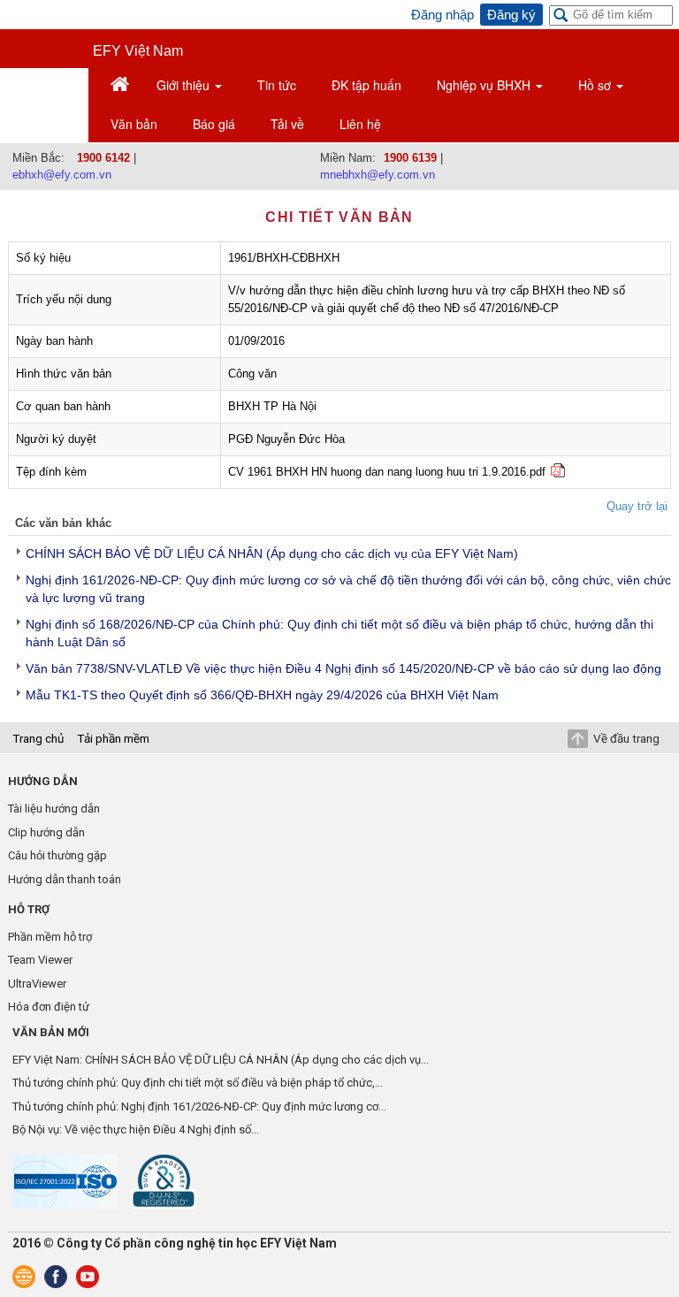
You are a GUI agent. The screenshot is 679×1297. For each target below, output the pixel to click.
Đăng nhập (442, 14)
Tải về (287, 124)
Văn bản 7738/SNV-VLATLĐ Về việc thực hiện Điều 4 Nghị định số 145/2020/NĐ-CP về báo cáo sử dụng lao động (343, 668)
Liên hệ (360, 124)
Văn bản (134, 124)
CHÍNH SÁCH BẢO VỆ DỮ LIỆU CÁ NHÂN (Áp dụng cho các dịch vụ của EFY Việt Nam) (272, 553)
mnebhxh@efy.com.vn (377, 174)
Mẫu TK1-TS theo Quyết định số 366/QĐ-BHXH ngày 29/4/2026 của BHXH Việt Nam (262, 695)
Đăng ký (511, 14)
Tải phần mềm (113, 738)
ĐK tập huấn (366, 85)
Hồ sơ (596, 85)
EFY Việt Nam (138, 50)
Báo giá (214, 124)
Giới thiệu (184, 85)
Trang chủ (38, 738)
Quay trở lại (637, 506)
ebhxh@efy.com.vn (61, 174)
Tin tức (276, 85)
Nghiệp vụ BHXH (485, 85)
